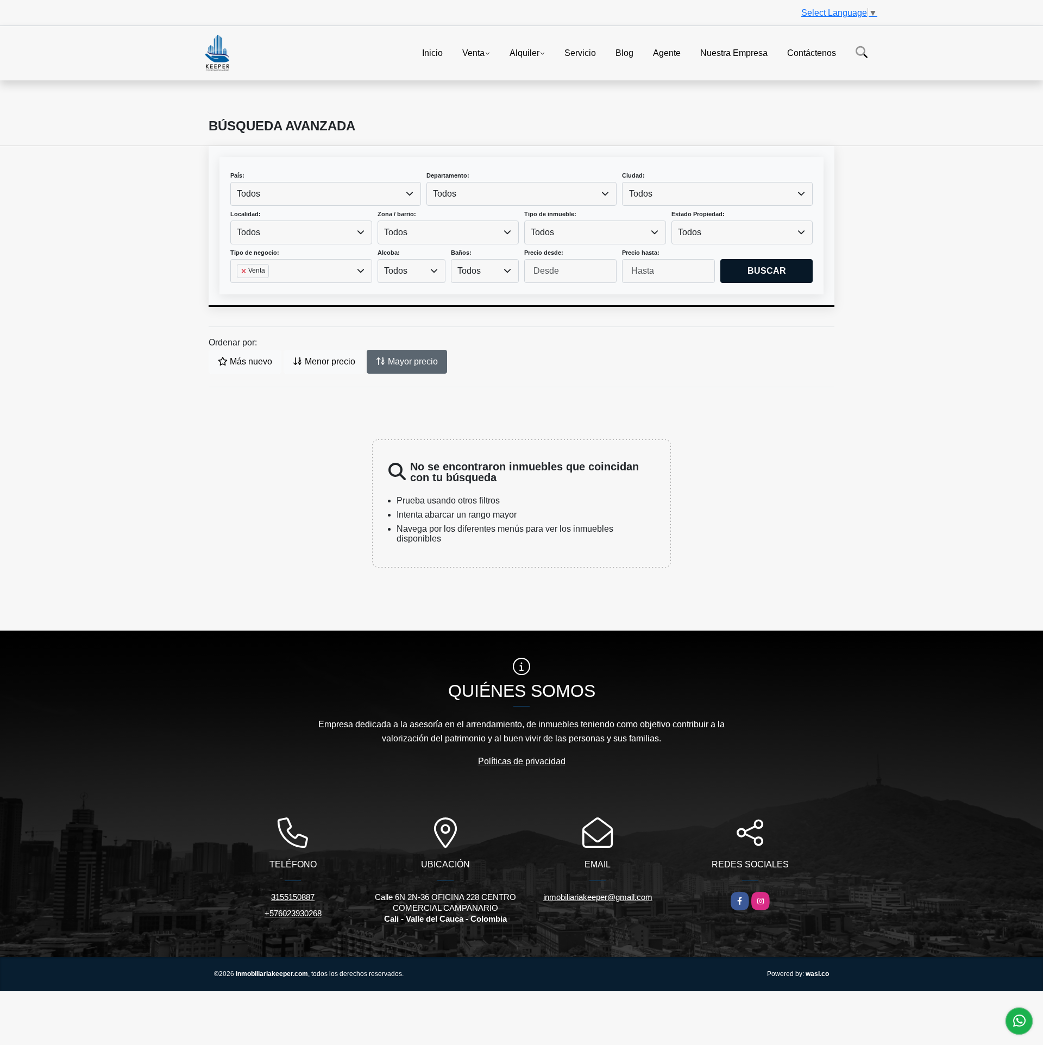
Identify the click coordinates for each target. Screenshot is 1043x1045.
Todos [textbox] (248, 193)
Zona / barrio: (397, 214)
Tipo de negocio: (254, 252)
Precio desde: (543, 252)
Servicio (580, 52)
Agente (667, 52)
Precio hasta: (640, 252)
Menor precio (329, 361)
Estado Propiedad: (698, 214)
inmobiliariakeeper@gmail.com (597, 897)
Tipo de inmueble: (550, 214)
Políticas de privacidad (522, 761)
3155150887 (293, 897)
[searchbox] (240, 288)
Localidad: (245, 214)
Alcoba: (389, 252)
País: (237, 175)
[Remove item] (244, 271)
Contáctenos (811, 52)
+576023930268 (293, 913)
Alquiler (524, 52)
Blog (624, 52)
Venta (473, 52)
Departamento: (447, 175)
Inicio (432, 52)
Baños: (461, 252)
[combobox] (325, 194)
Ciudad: (633, 175)
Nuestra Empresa (734, 52)
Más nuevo (250, 361)
